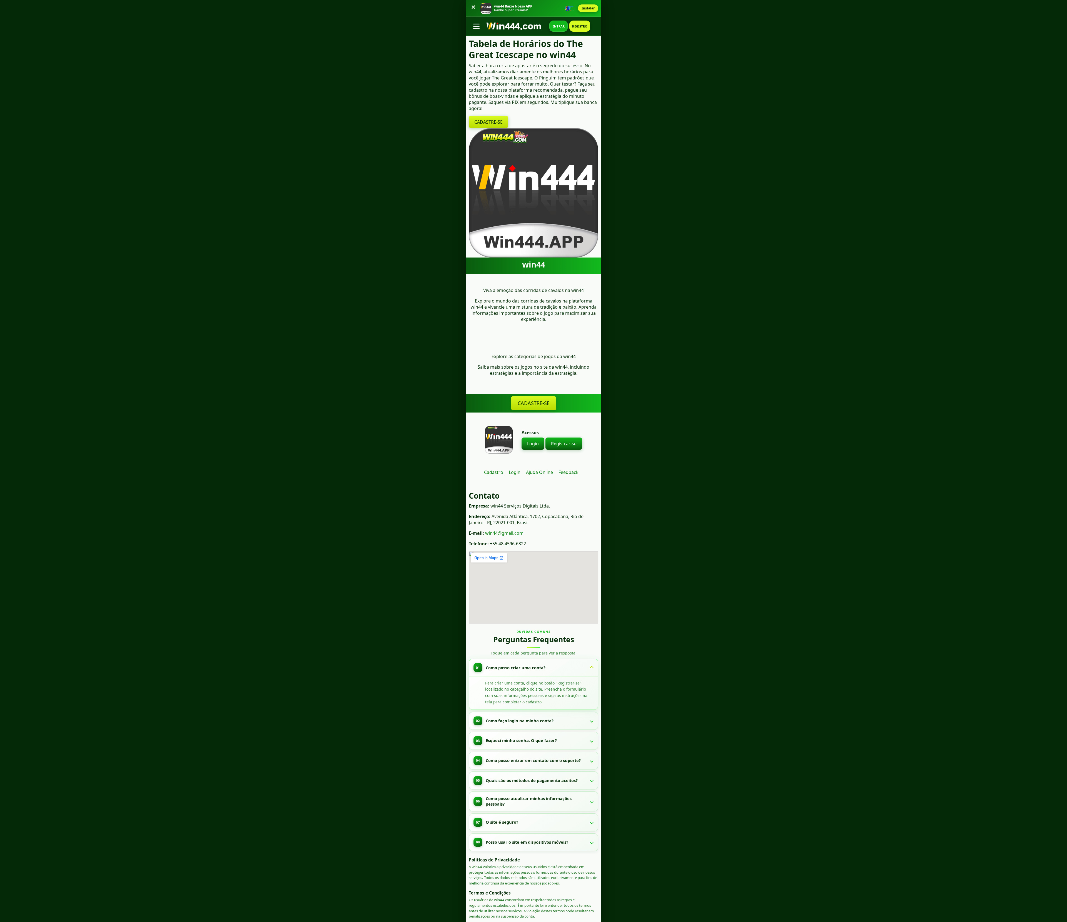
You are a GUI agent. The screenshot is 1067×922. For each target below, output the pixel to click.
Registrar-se (564, 444)
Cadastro (493, 472)
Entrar (558, 26)
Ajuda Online (539, 472)
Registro (579, 26)
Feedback (569, 472)
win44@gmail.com (504, 533)
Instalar (588, 8)
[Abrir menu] (476, 26)
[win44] (516, 26)
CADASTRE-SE (488, 122)
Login (533, 444)
